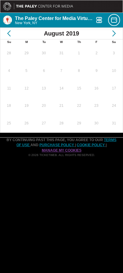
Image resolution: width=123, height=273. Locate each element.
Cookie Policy (91, 145)
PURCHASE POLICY (57, 145)
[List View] (99, 20)
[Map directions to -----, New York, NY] (7, 20)
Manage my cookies (62, 150)
